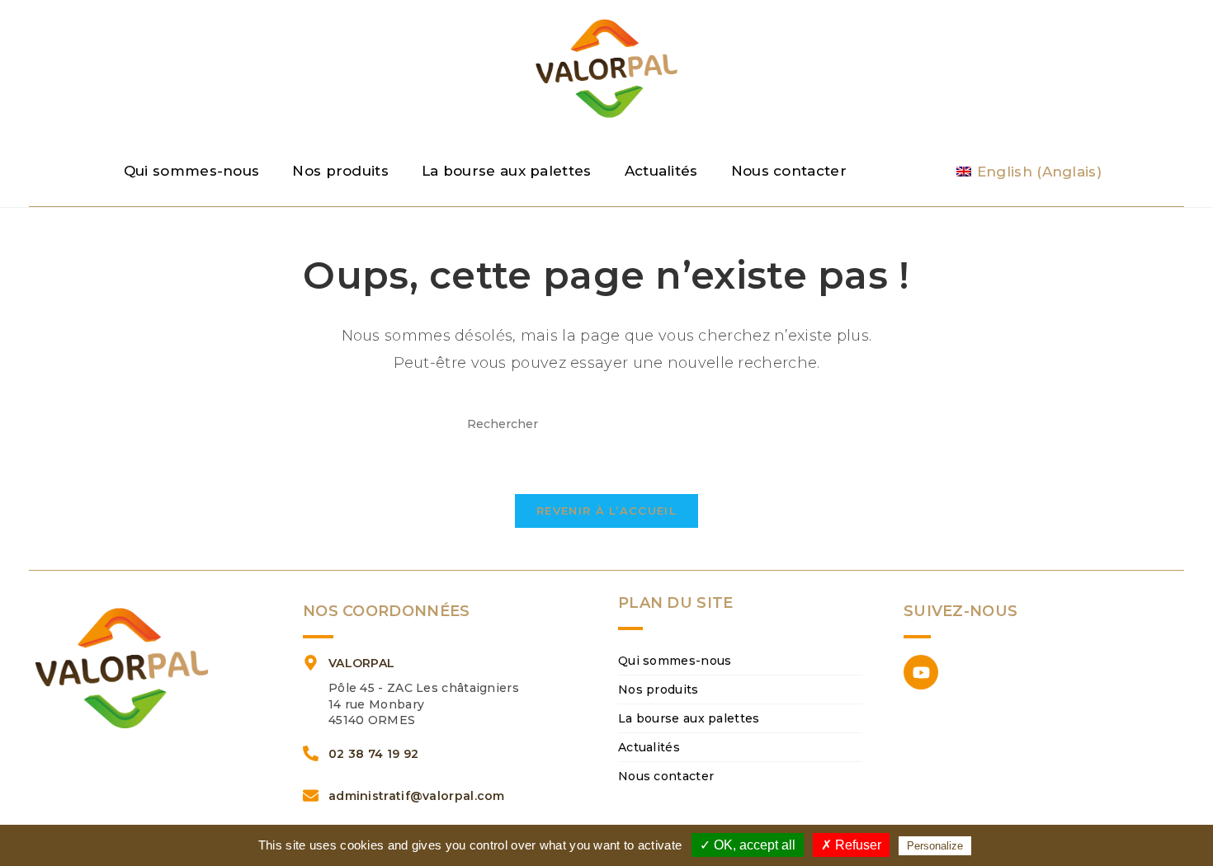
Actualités (661, 170)
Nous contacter (789, 170)
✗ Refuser (851, 845)
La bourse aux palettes (507, 170)
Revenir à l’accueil (606, 510)
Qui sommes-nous (192, 170)
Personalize (935, 846)
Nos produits (340, 170)
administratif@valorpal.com (416, 795)
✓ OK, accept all (747, 845)
